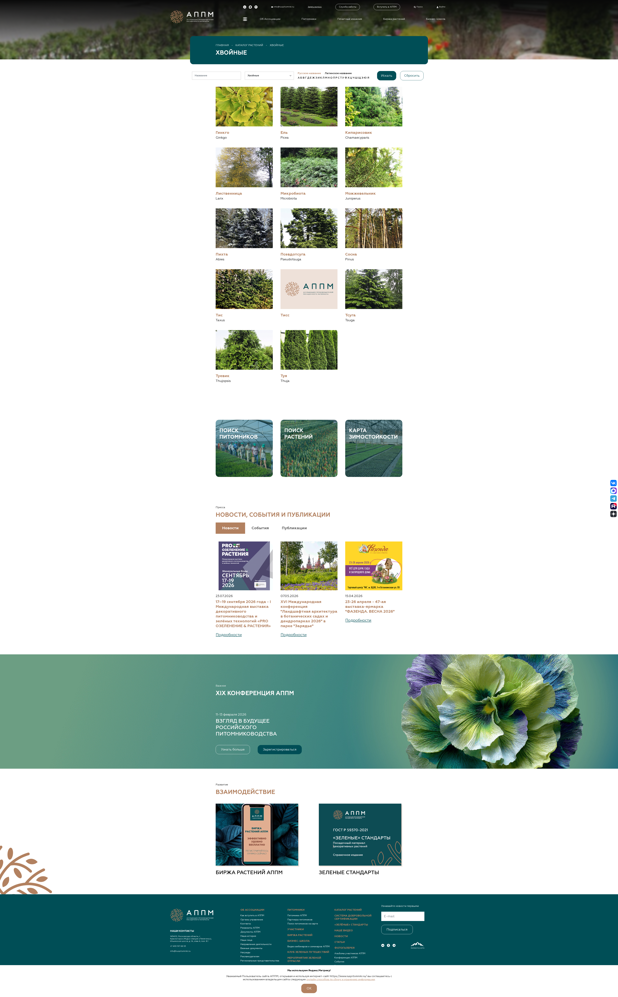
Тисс (285, 315)
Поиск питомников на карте (302, 924)
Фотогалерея (344, 948)
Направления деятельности (256, 944)
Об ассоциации (252, 910)
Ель (284, 133)
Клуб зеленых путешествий (308, 952)
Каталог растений (249, 45)
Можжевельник (360, 193)
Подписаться (397, 929)
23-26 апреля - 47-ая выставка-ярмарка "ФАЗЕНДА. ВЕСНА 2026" (370, 606)
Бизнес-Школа (435, 19)
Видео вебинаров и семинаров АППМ (308, 946)
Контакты (245, 924)
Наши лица (246, 940)
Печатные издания (349, 19)
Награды (245, 952)
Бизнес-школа (298, 941)
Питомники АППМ (297, 915)
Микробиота (293, 193)
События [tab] (260, 528)
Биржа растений (394, 19)
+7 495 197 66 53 (178, 946)
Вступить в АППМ (387, 7)
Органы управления (251, 920)
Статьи (339, 942)
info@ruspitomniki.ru (180, 951)
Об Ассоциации (270, 19)
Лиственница (229, 193)
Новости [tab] (230, 528)
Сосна (351, 254)
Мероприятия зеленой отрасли (304, 960)
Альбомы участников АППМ (349, 953)
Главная (222, 45)
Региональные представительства (259, 961)
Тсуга (350, 315)
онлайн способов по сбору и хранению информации (340, 979)
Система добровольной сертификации (352, 917)
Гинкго (222, 133)
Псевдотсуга (293, 254)
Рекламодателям (249, 956)
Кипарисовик (358, 133)
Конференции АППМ (345, 958)
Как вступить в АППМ (252, 915)
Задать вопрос (315, 7)
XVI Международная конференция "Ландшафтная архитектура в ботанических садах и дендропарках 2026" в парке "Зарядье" (309, 614)
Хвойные (277, 45)
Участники (295, 929)
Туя (284, 376)
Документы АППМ (250, 932)
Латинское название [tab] (338, 73)
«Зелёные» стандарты (351, 925)
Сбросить (412, 75)
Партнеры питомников (299, 920)
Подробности (229, 635)
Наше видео (343, 930)
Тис (219, 315)
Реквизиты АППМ (250, 928)
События (339, 962)
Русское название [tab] (309, 73)
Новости (341, 936)
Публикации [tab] (294, 528)
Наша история (248, 936)
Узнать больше (233, 749)
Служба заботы (347, 7)
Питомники (308, 19)
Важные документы (251, 948)
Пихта (222, 254)
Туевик (222, 376)
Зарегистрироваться (279, 749)
